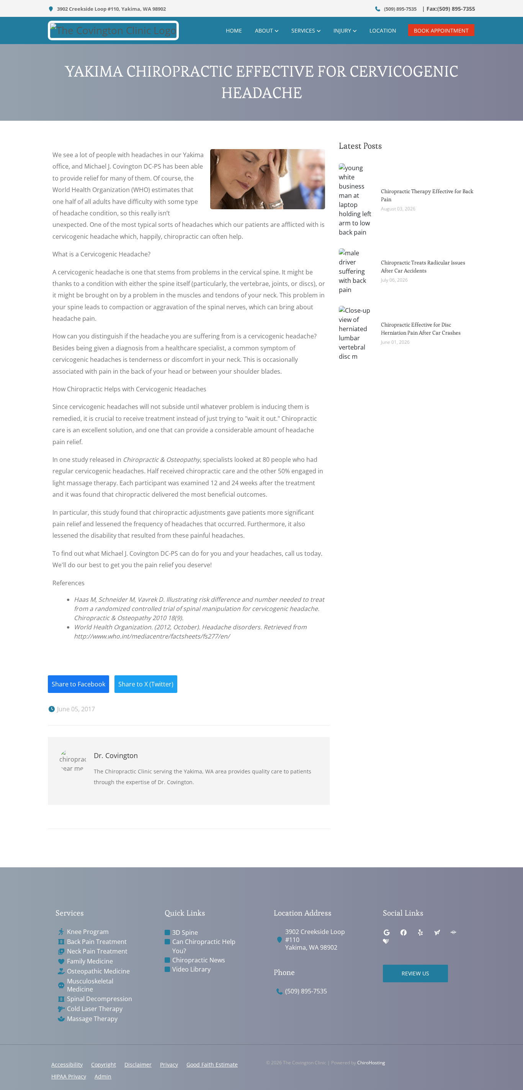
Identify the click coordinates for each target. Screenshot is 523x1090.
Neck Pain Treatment (97, 951)
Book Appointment (441, 30)
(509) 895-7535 (400, 8)
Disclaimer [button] (138, 1064)
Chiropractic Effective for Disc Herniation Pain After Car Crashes (421, 328)
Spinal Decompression (99, 999)
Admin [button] (103, 1076)
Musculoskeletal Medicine (90, 985)
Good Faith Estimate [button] (212, 1064)
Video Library (191, 969)
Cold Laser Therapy (95, 1009)
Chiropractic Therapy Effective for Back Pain (427, 195)
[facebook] (403, 932)
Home (234, 30)
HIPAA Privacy (68, 1076)
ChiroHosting (371, 1062)
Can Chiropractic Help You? (203, 946)
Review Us (415, 973)
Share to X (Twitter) (145, 684)
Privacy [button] (169, 1064)
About (264, 30)
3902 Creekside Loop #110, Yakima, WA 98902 (111, 8)
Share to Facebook (78, 684)
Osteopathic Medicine (98, 971)
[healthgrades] (386, 941)
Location (382, 30)
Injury (342, 30)
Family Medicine (90, 961)
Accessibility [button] (67, 1064)
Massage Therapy (92, 1019)
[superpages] (453, 932)
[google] (387, 932)
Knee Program (88, 932)
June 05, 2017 (75, 709)
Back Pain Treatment (97, 942)
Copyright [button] (103, 1064)
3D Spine (185, 932)
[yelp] (420, 932)
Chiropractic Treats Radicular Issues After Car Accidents (423, 266)
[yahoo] (437, 932)
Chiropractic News (198, 960)
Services (303, 30)
